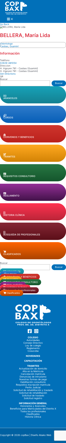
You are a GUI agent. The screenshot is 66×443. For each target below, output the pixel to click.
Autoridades (33, 340)
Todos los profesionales (33, 411)
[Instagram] (36, 332)
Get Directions (8, 73)
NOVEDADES (33, 356)
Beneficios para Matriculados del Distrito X (33, 408)
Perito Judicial (33, 387)
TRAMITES (33, 366)
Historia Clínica (33, 416)
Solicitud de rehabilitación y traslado (33, 390)
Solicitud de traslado (33, 395)
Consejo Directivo (33, 342)
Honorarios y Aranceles (33, 406)
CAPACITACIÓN (33, 360)
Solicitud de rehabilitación (33, 392)
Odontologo (6, 43)
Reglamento (33, 348)
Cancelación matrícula (33, 374)
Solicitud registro (33, 398)
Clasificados (33, 414)
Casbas (4, 46)
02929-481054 (8, 63)
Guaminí (14, 46)
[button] (33, 94)
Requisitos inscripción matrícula (33, 384)
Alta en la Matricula (33, 371)
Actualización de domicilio (33, 368)
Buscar (4, 79)
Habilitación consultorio (33, 382)
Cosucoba (33, 351)
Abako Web (45, 435)
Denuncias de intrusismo (33, 376)
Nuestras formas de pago (33, 379)
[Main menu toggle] (10, 19)
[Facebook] (29, 332)
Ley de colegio (33, 345)
